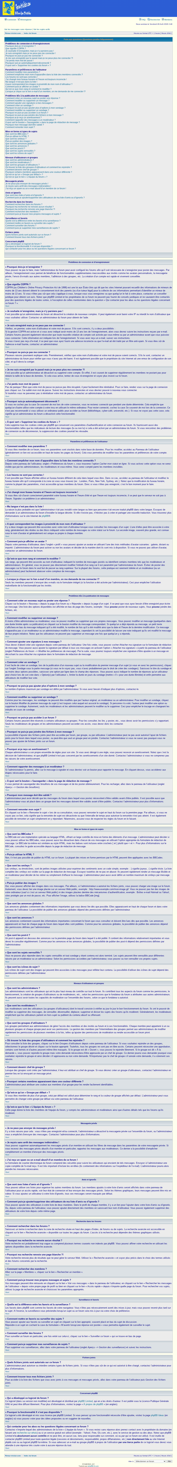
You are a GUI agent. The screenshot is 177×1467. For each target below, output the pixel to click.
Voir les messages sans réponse (18, 29)
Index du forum (30, 33)
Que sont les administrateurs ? (19, 160)
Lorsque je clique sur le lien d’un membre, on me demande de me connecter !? (45, 91)
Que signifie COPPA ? (15, 48)
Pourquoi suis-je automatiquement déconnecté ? (28, 63)
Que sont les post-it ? (15, 148)
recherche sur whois (27, 1432)
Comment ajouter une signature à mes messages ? (29, 103)
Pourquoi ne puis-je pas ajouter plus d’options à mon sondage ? (35, 108)
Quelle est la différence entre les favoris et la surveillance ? (32, 221)
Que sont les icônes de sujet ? (19, 153)
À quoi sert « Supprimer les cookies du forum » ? (28, 65)
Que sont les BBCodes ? (16, 134)
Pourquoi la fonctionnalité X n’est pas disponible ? (28, 246)
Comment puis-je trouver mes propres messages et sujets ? (33, 214)
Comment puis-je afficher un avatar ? (22, 86)
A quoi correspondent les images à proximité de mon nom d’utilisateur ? (38, 84)
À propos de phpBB (93, 1404)
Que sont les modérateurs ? (18, 162)
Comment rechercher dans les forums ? (23, 204)
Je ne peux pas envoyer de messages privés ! (26, 183)
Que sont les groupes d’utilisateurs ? (22, 165)
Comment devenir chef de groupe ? (22, 169)
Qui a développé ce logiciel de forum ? (23, 244)
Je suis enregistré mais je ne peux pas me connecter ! (30, 53)
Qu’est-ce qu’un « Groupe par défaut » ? (24, 174)
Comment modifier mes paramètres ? (22, 72)
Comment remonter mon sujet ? (20, 127)
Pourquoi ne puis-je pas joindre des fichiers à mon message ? (34, 115)
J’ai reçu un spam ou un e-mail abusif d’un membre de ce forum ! (35, 188)
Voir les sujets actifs (41, 29)
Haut (7, 279)
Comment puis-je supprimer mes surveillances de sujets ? (32, 228)
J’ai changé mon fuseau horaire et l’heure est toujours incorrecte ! (36, 79)
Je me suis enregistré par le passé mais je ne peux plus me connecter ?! (39, 58)
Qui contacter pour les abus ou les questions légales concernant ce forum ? (40, 249)
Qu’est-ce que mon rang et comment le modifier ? (28, 89)
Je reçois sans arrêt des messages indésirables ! (28, 186)
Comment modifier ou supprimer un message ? (27, 100)
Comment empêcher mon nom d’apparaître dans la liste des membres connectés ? (44, 74)
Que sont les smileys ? (15, 139)
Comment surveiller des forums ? (20, 225)
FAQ (143, 20)
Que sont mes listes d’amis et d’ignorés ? (24, 195)
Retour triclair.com (13, 33)
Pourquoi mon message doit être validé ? (24, 125)
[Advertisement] (105, 8)
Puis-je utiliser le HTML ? (17, 136)
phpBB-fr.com (93, 1466)
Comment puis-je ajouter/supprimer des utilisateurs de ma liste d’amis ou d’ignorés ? (45, 197)
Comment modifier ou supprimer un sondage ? (27, 110)
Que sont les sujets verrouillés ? (20, 151)
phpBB (45, 516)
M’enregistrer (25, 20)
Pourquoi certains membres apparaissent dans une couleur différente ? (38, 172)
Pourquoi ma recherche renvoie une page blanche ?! (30, 209)
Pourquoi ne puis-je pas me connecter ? (24, 56)
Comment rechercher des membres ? (22, 211)
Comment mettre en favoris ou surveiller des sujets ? (29, 223)
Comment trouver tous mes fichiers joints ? (25, 237)
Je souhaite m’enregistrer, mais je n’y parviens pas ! (29, 51)
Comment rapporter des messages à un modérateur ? (30, 120)
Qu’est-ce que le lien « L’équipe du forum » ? (26, 177)
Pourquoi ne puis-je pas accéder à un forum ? (26, 113)
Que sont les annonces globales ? (21, 143)
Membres (168, 20)
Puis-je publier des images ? (18, 141)
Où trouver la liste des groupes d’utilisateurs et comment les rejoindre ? (38, 167)
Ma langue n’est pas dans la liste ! (21, 82)
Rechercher (155, 20)
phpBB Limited (85, 1401)
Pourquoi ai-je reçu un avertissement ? (23, 117)
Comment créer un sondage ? (19, 105)
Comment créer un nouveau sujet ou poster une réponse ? (32, 98)
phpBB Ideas (157, 1415)
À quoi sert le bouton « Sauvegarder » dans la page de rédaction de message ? (42, 122)
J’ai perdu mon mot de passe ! (19, 60)
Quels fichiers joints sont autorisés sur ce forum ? (28, 235)
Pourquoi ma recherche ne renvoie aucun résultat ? (29, 207)
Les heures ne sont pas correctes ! (21, 77)
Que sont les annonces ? (17, 146)
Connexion (11, 20)
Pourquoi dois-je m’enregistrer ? (20, 46)
